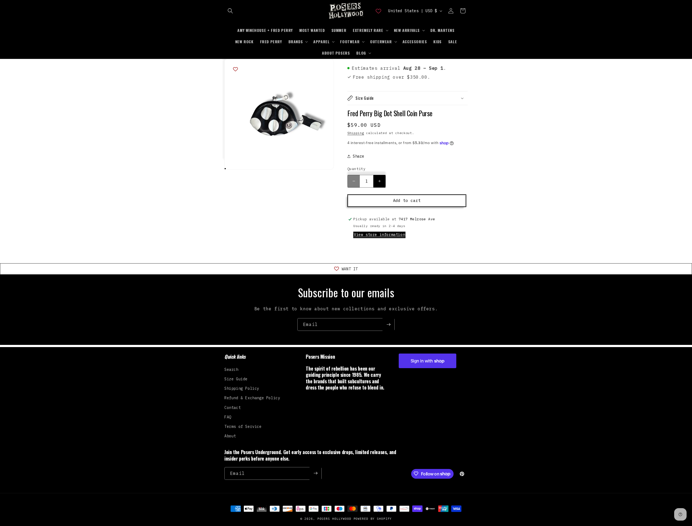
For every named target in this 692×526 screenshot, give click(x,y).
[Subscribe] (388, 324)
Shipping (355, 133)
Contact (232, 407)
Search (231, 369)
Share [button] (358, 156)
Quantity (356, 169)
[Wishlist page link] (378, 11)
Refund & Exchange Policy (252, 397)
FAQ (227, 416)
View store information (379, 234)
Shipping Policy (241, 388)
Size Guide (236, 378)
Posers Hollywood (334, 519)
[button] (230, 11)
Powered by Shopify (373, 519)
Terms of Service (243, 426)
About (230, 435)
